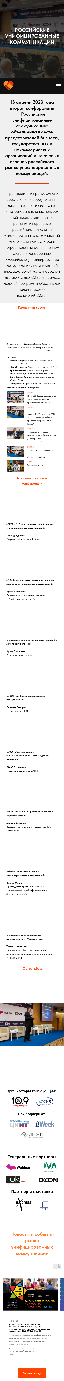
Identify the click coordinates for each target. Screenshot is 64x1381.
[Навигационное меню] (58, 85)
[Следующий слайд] (62, 1024)
